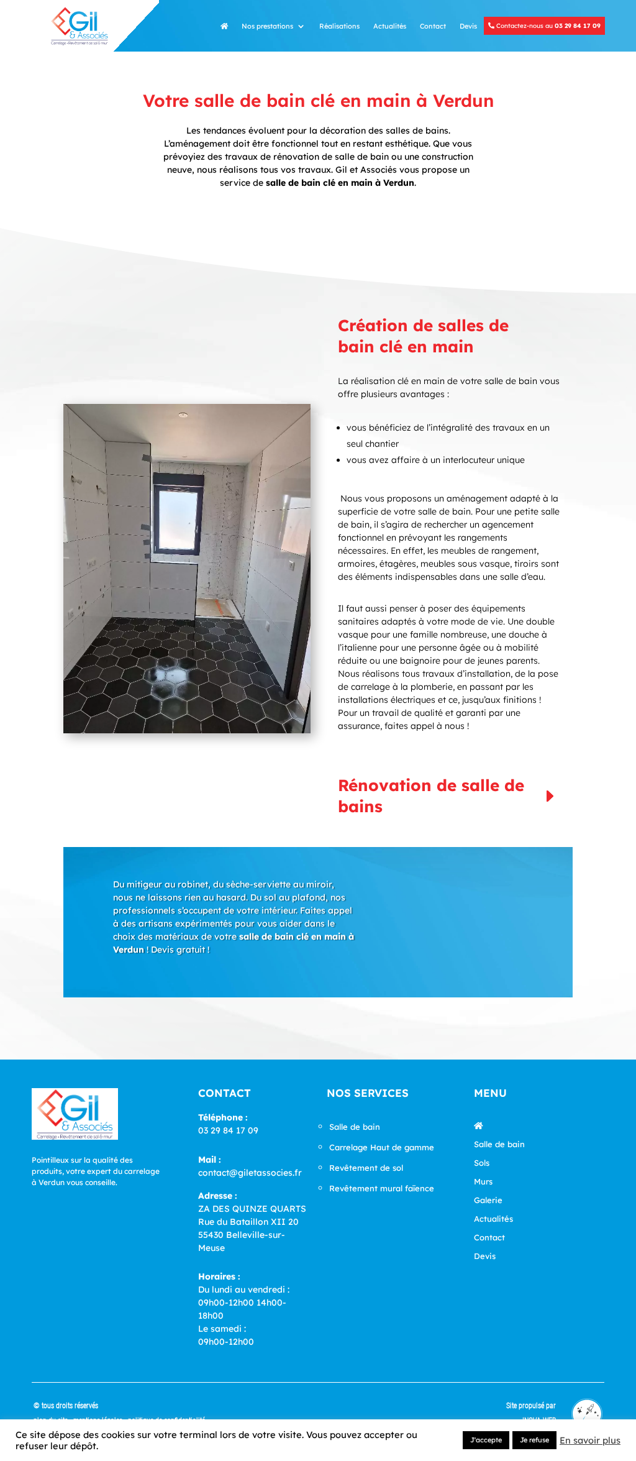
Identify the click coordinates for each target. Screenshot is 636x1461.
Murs (483, 1181)
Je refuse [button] (534, 1440)
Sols (481, 1163)
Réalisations (339, 26)
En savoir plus (590, 1440)
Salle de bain (354, 1127)
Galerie (488, 1200)
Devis (468, 26)
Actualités (389, 26)
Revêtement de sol (366, 1168)
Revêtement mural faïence (381, 1188)
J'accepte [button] (486, 1440)
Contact (433, 26)
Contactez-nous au (547, 26)
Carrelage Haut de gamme (381, 1147)
